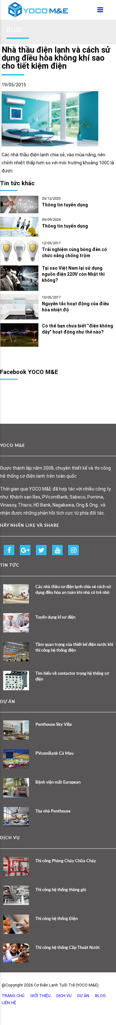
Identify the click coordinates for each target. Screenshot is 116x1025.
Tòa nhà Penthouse (53, 811)
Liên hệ (9, 1002)
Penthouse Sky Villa (53, 725)
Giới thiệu (40, 995)
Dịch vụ (64, 995)
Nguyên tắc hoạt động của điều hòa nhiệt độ (75, 306)
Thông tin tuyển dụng (65, 204)
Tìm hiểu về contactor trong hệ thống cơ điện (72, 677)
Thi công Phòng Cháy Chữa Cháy (65, 861)
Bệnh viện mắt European (58, 782)
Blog (100, 995)
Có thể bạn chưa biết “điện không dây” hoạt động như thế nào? (77, 328)
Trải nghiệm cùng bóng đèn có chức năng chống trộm (74, 252)
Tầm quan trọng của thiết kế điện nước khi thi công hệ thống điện (74, 648)
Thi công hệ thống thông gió (60, 890)
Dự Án (83, 995)
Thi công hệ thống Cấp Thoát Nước (67, 948)
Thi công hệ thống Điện (56, 919)
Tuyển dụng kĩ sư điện (55, 617)
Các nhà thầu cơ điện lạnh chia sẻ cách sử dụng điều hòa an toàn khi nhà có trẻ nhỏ (73, 590)
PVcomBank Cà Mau (54, 753)
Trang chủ (13, 995)
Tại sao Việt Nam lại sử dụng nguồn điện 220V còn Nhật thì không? (73, 274)
